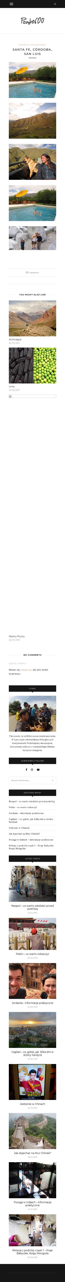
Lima (11, 386)
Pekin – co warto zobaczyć (23, 807)
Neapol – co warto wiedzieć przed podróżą (32, 801)
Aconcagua (15, 339)
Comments (32, 272)
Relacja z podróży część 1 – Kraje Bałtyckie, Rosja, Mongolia (32, 1252)
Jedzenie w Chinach (19, 827)
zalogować (26, 669)
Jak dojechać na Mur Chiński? (24, 833)
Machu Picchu (17, 636)
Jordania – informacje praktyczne (26, 813)
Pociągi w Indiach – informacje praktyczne (31, 839)
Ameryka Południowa (32, 45)
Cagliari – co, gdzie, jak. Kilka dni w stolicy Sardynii (32, 1053)
